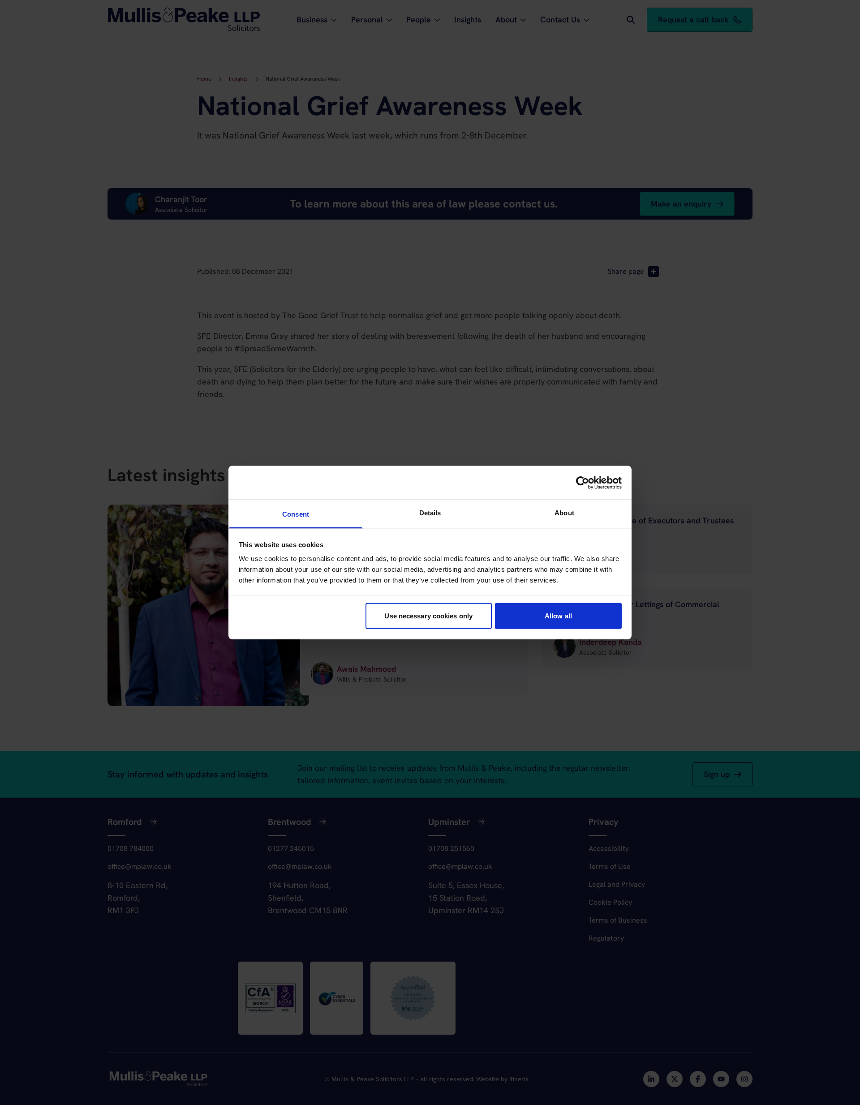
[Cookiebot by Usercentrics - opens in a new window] (582, 482)
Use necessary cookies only (428, 615)
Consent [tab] (295, 514)
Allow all (558, 615)
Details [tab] (430, 513)
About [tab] (564, 513)
